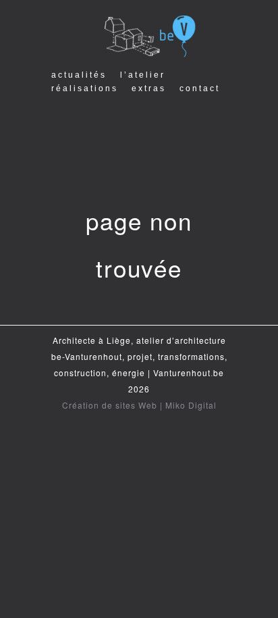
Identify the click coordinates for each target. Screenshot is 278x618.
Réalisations (84, 88)
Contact (199, 88)
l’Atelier (142, 75)
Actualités (79, 75)
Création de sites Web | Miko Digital (139, 405)
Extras (149, 88)
